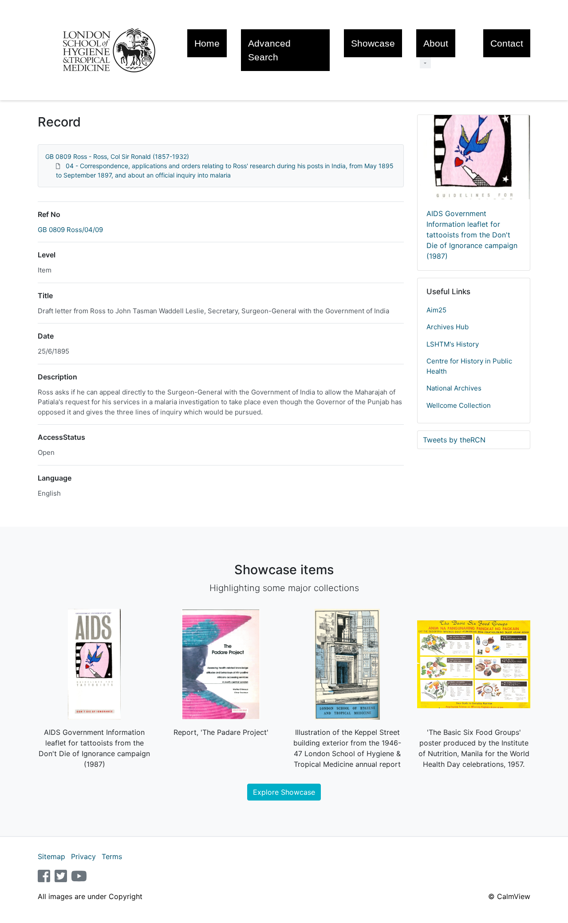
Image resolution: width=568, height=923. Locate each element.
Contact (506, 43)
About (435, 43)
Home (207, 43)
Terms (112, 856)
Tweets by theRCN (454, 439)
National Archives (453, 388)
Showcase (373, 43)
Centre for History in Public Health (469, 366)
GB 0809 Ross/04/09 (70, 229)
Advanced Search (269, 50)
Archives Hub (447, 327)
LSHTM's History (452, 344)
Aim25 (436, 310)
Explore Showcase (284, 792)
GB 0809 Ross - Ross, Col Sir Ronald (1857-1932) (117, 156)
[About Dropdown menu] (425, 62)
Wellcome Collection (458, 405)
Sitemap (51, 856)
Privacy (83, 856)
